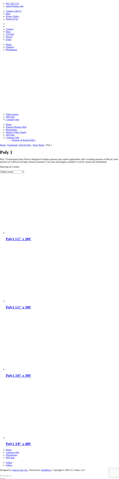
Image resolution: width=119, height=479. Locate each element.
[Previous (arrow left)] (1, 478)
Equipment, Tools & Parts (19, 145)
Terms (8, 39)
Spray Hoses (38, 145)
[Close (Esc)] (10, 475)
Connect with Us (13, 11)
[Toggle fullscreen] (4, 475)
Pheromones (11, 49)
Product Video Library (16, 132)
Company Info (12, 119)
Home (8, 44)
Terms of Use (12, 19)
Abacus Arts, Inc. (20, 470)
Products (10, 47)
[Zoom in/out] (1, 475)
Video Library (12, 114)
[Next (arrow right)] (4, 478)
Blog (8, 13)
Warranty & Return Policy (24, 140)
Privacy (9, 37)
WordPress (46, 470)
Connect (9, 29)
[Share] (7, 475)
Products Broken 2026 (16, 127)
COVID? (10, 34)
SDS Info (10, 117)
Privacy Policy (12, 16)
